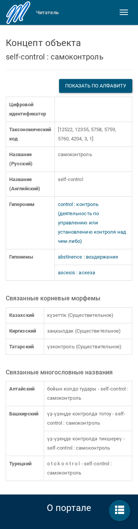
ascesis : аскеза (76, 272)
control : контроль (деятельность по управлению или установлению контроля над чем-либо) (92, 222)
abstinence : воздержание (88, 257)
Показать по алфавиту (95, 86)
